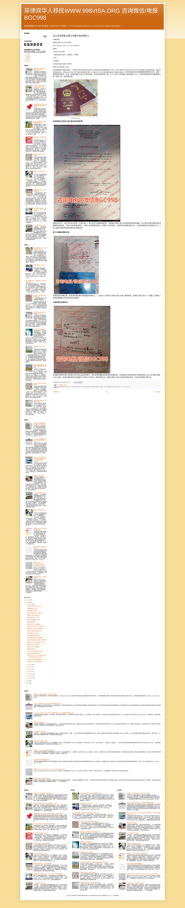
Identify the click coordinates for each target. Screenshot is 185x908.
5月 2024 (29, 671)
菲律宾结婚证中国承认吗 (33, 635)
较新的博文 (56, 392)
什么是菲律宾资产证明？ (39, 225)
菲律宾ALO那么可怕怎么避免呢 (41, 843)
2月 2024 (29, 664)
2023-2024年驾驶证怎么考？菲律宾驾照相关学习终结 (39, 440)
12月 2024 (30, 678)
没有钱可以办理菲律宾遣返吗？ (35, 659)
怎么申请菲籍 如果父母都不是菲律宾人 (37, 640)
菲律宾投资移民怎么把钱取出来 (35, 637)
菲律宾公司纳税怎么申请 (33, 619)
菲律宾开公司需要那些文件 (34, 653)
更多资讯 (28, 59)
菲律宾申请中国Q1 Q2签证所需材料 (42, 863)
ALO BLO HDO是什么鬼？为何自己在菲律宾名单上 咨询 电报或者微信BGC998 (40, 459)
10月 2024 (30, 676)
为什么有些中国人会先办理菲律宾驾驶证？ (39, 122)
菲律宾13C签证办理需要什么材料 (35, 642)
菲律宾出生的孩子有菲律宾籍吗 (35, 628)
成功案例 (28, 57)
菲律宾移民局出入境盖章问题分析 (42, 778)
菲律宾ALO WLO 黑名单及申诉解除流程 (40, 529)
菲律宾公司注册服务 (38, 475)
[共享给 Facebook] (80, 382)
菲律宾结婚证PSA (31, 649)
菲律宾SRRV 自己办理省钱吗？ (35, 661)
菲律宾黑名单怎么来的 (33, 633)
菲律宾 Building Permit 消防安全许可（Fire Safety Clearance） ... (36, 656)
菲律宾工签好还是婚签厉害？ (34, 631)
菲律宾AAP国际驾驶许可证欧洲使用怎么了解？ (39, 86)
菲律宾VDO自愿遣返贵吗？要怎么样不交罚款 (39, 424)
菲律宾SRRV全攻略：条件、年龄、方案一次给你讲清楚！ (39, 210)
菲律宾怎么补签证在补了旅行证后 (35, 626)
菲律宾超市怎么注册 (32, 608)
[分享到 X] (78, 382)
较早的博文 (157, 392)
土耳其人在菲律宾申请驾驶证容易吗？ (39, 296)
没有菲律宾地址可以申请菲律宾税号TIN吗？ (39, 248)
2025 (27, 681)
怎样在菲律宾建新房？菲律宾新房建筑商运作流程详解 (39, 366)
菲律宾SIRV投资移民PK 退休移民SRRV (39, 69)
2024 (27, 602)
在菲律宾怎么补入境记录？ (87, 852)
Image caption (75, 118)
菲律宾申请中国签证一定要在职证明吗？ (39, 401)
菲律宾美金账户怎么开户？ (87, 803)
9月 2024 (29, 673)
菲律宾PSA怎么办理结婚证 (34, 624)
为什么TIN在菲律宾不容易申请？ (35, 651)
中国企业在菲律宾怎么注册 (34, 606)
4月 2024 (29, 669)
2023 (27, 600)
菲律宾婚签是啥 (31, 622)
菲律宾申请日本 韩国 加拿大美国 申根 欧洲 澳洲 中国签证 (40, 106)
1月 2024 (29, 604)
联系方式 (28, 61)
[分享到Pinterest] (82, 382)
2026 (27, 683)
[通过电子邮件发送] (74, 382)
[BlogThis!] (76, 382)
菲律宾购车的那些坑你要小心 (40, 833)
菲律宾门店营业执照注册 (33, 615)
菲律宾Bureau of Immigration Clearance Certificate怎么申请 (39, 564)
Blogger (112, 895)
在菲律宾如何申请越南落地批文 (41, 760)
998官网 (28, 55)
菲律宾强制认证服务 (32, 610)
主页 (107, 392)
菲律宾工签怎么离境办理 (33, 644)
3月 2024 (29, 666)
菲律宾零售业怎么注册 (33, 617)
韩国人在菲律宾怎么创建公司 (34, 613)
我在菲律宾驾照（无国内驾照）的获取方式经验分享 (85, 813)
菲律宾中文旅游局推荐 (39, 329)
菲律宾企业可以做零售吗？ (34, 647)
